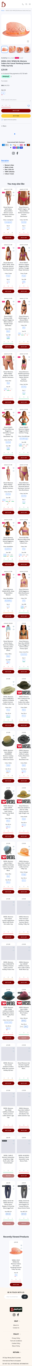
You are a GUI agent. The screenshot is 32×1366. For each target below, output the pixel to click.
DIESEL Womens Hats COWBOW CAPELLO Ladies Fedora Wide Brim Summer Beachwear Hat (23, 754)
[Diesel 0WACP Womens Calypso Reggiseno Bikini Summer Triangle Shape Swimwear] (24, 418)
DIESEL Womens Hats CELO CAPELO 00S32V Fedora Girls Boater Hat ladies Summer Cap (24, 1120)
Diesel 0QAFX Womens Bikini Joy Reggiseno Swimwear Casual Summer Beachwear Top (8, 431)
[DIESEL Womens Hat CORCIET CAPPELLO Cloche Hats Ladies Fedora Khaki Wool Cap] (24, 961)
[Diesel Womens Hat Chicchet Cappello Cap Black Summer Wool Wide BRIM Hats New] (24, 1062)
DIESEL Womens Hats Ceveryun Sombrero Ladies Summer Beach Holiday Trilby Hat (23, 920)
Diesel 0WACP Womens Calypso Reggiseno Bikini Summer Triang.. (24, 430)
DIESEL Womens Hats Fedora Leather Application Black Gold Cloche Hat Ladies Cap (8, 920)
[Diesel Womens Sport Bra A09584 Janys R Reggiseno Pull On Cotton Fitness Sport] (24, 632)
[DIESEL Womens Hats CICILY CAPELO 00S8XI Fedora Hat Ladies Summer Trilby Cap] (24, 852)
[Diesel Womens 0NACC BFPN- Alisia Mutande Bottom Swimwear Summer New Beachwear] (8, 253)
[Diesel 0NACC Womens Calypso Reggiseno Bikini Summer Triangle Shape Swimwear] (24, 253)
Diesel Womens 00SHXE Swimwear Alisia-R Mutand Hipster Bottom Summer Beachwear (23, 376)
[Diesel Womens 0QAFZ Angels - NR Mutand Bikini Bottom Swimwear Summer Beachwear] (24, 198)
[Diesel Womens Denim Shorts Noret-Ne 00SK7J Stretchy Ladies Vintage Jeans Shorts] (8, 632)
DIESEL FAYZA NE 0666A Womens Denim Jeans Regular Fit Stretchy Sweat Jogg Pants (8, 1212)
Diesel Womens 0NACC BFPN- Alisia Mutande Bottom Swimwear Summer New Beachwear (8, 266)
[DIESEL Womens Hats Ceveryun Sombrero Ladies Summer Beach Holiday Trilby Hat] (24, 908)
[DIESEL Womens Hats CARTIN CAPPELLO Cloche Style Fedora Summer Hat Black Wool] (8, 797)
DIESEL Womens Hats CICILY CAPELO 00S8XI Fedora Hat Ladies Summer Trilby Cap (24, 864)
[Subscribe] (25, 1305)
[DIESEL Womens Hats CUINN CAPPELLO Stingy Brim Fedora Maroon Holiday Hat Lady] (24, 1007)
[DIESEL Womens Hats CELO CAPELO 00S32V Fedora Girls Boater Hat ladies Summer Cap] (24, 1107)
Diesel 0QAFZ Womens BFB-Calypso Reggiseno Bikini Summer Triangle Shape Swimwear (8, 320)
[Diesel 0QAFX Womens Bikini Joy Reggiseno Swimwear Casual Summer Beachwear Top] (8, 418)
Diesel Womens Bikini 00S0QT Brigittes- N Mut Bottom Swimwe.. (8, 485)
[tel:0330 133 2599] (23, 4)
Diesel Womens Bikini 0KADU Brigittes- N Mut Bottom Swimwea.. (8, 374)
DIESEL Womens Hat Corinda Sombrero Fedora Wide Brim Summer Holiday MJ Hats (8, 1074)
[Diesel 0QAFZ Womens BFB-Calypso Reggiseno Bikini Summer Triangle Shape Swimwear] (8, 307)
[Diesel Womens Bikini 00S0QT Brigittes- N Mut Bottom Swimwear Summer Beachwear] (8, 474)
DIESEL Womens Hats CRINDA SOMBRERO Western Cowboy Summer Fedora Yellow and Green (8, 754)
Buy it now (16, 116)
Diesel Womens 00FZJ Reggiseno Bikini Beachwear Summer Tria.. (24, 592)
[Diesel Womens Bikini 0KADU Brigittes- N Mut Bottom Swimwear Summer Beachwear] (8, 363)
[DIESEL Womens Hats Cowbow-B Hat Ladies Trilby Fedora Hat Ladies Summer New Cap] (24, 687)
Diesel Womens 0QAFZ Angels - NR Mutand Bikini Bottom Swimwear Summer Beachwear (23, 211)
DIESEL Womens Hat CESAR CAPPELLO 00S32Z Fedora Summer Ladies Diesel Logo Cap (8, 1121)
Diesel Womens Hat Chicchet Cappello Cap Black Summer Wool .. (24, 1073)
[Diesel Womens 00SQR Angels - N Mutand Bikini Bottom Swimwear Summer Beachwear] (24, 307)
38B (24, 447)
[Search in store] (26, 4)
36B (27, 444)
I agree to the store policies (10, 119)
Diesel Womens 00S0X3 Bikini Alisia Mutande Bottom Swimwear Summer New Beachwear (24, 486)
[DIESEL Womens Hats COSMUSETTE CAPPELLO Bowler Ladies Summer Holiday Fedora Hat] (8, 961)
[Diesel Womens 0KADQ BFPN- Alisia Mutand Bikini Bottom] (8, 580)
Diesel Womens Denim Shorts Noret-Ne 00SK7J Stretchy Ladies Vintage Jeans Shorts (8, 645)
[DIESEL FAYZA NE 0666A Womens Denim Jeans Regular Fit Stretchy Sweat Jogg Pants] (8, 1200)
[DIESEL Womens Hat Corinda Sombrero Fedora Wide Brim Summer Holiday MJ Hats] (8, 1062)
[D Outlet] (3, 4)
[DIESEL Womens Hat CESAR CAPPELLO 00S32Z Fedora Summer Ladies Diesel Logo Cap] (8, 1107)
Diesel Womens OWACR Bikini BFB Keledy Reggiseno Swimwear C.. (8, 540)
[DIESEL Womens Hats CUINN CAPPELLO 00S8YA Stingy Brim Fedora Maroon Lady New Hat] (8, 1007)
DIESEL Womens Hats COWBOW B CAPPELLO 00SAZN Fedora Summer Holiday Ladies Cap (8, 700)
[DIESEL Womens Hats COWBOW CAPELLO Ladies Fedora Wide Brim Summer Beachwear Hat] (24, 741)
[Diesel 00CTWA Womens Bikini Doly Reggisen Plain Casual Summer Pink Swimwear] (24, 528)
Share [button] (4, 126)
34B (24, 444)
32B (24, 555)
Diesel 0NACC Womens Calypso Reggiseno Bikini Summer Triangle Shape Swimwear (24, 266)
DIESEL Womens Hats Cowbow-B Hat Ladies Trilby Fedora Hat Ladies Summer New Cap (24, 700)
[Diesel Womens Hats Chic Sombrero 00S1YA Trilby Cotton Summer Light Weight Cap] (24, 797)
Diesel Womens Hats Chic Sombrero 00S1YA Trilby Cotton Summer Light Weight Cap (24, 809)
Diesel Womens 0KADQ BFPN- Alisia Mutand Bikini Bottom (8, 592)
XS (8, 503)
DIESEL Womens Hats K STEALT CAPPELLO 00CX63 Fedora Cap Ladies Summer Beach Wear (8, 865)
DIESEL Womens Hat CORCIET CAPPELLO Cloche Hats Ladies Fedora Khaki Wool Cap (24, 973)
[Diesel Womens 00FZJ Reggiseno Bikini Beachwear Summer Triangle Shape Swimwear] (24, 580)
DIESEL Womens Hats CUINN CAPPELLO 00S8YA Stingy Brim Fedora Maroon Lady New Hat (8, 1020)
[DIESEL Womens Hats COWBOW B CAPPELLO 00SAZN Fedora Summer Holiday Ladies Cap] (8, 687)
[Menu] (30, 4)
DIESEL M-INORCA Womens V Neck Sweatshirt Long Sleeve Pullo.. (23, 1166)
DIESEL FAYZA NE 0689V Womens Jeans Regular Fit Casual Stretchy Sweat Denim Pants (24, 1212)
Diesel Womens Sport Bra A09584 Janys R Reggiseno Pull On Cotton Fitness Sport (23, 644)
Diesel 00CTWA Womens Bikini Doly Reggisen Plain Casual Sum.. (24, 540)
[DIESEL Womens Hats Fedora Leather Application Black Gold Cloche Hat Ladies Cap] (8, 908)
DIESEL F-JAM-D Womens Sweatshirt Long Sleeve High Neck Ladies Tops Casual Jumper (8, 1167)
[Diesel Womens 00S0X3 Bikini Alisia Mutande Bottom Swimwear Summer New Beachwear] (24, 474)
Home (2, 10)
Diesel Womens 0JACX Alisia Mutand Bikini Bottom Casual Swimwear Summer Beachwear (8, 211)
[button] (28, 29)
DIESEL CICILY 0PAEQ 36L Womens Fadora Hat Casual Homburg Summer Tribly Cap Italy (16, 1273)
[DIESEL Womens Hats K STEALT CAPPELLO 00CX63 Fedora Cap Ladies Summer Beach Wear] (8, 852)
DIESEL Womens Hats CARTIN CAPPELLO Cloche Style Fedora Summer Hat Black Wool (8, 810)
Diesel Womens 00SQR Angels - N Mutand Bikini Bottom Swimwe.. (23, 319)
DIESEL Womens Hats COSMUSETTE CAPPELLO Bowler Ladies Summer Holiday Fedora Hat (8, 973)
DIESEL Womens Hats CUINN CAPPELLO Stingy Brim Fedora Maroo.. (24, 1019)
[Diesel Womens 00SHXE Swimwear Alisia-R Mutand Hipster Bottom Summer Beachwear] (24, 363)
